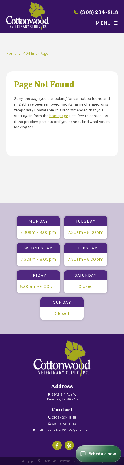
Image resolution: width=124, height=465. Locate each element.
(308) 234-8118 (98, 12)
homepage (58, 116)
